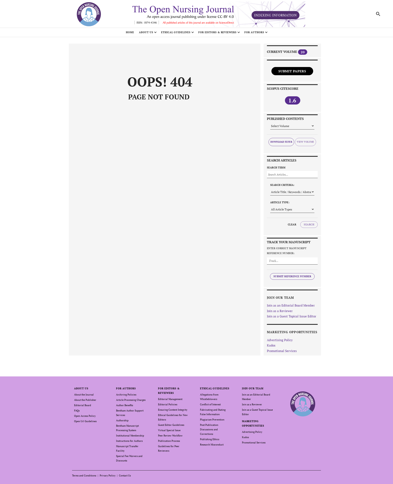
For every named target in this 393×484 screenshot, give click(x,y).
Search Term (276, 167)
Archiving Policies (126, 394)
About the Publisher (85, 399)
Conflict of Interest (210, 404)
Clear (292, 224)
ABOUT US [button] (146, 32)
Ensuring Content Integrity (172, 409)
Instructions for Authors (129, 440)
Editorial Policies (167, 404)
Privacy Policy (107, 475)
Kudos (271, 345)
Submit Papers (292, 71)
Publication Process (169, 440)
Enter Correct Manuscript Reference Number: (287, 251)
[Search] (378, 14)
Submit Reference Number (292, 276)
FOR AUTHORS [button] (254, 32)
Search (309, 224)
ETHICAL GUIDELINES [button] (176, 32)
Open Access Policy (85, 415)
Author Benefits (124, 405)
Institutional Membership (130, 435)
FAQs (77, 410)
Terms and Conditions (84, 475)
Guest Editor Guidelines (171, 424)
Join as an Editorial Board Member (291, 305)
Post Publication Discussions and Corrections (209, 429)
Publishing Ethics (209, 439)
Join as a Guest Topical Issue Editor (291, 316)
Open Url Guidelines (85, 421)
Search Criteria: (282, 184)
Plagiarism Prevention (212, 419)
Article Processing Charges (131, 399)
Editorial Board (82, 405)
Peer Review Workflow (170, 435)
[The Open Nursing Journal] (303, 403)
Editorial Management (170, 399)
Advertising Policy (280, 340)
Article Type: (279, 202)
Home (130, 32)
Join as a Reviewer (280, 311)
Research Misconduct (212, 444)
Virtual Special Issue (169, 430)
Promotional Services (282, 351)
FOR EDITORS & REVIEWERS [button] (217, 32)
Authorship (122, 420)
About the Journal (84, 394)
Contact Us (125, 475)
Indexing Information (275, 15)
